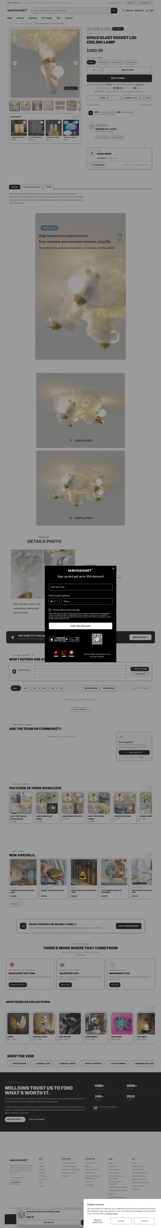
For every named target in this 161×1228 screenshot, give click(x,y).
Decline (144, 1221)
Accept (121, 1221)
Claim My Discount (80, 626)
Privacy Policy (112, 1213)
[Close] (113, 568)
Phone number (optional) (59, 596)
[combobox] (54, 601)
